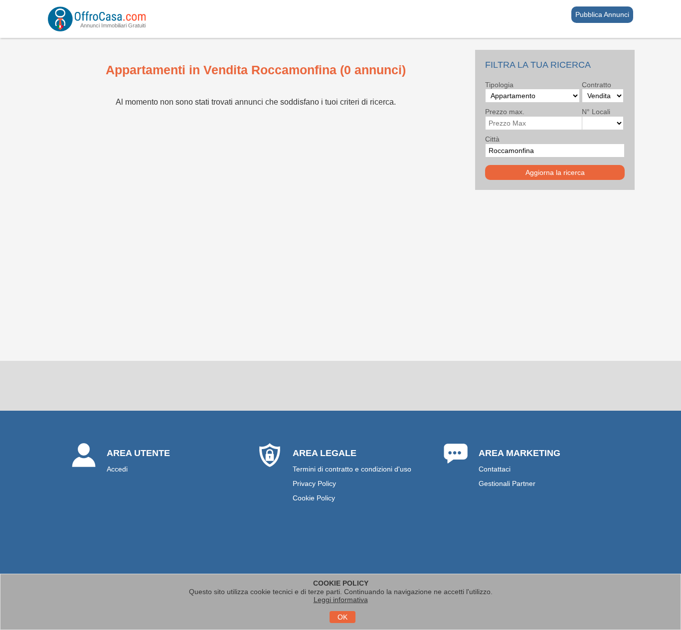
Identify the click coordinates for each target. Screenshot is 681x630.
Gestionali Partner (507, 483)
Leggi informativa (341, 600)
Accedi (117, 469)
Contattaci (495, 469)
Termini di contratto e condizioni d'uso (352, 469)
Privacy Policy (314, 483)
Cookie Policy (314, 498)
